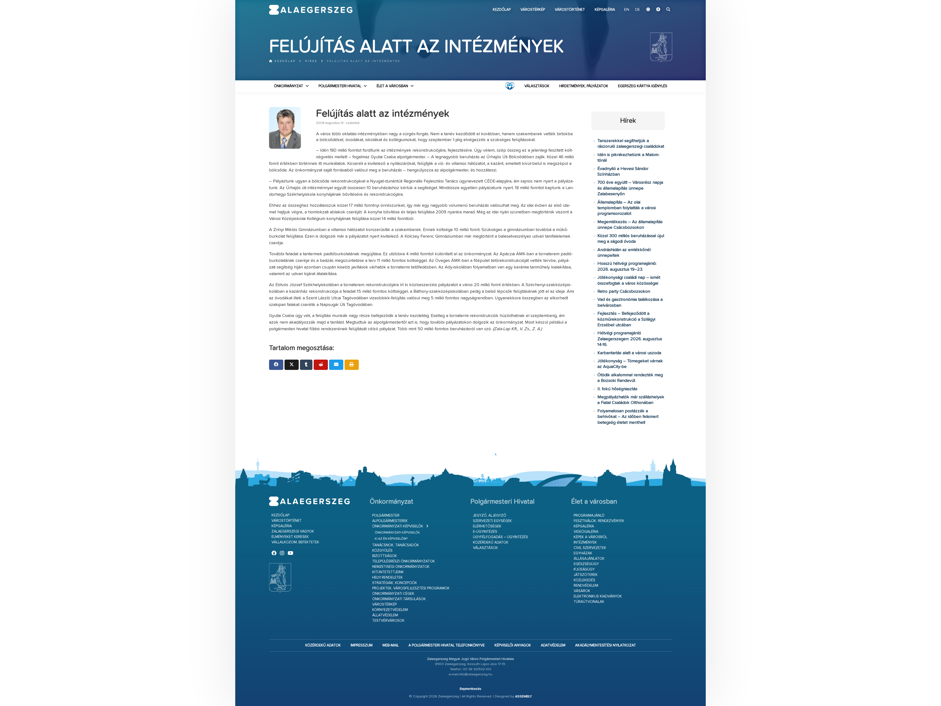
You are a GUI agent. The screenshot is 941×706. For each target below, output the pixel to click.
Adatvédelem (553, 645)
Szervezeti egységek (492, 521)
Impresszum (361, 645)
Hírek (311, 61)
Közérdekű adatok (490, 542)
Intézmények (585, 542)
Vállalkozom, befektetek (295, 542)
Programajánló (589, 515)
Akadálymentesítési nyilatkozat (605, 645)
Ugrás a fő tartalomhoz (660, 2)
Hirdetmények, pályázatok (583, 86)
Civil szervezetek (590, 548)
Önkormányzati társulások (399, 599)
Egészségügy (586, 564)
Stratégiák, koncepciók (394, 583)
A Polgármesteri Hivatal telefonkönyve (447, 645)
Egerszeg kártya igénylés (642, 86)
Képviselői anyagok (513, 645)
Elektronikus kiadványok (598, 596)
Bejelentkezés (470, 689)
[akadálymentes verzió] (658, 10)
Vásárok (582, 591)
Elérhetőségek (487, 526)
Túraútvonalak (589, 602)
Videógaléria (586, 532)
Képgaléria (605, 10)
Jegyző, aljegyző (489, 515)
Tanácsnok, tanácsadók (395, 545)
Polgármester (385, 515)
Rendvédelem (586, 585)
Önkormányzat (288, 86)
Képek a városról (590, 537)
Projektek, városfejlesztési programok (411, 588)
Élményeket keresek (290, 537)
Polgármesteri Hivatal (340, 86)
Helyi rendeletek (387, 577)
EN (626, 10)
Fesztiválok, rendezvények (599, 521)
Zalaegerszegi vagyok (293, 531)
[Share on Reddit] (321, 365)
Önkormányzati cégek (393, 594)
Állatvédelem (385, 615)
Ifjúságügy (584, 569)
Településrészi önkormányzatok (403, 561)
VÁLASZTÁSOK (536, 86)
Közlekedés (584, 580)
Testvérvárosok (388, 620)
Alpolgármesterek (390, 521)
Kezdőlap (502, 10)
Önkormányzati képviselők (397, 526)
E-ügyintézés (485, 532)
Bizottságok (384, 556)
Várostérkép (532, 10)
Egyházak (583, 553)
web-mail (390, 645)
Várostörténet (570, 10)
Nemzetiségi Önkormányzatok (401, 567)
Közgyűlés (382, 550)
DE (637, 10)
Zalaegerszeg (311, 10)
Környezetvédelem (390, 610)
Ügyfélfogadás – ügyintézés (500, 537)
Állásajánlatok (589, 558)
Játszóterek (586, 575)
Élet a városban (392, 86)
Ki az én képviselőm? (391, 538)
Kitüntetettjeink (388, 572)
